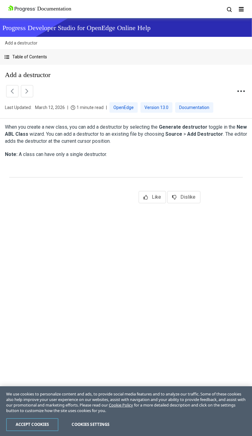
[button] (126, 57)
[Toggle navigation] (241, 9)
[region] (126, 411)
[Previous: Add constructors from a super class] (12, 91)
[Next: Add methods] (27, 91)
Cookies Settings (90, 424)
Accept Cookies (32, 424)
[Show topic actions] (241, 91)
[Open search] (229, 9)
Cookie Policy (121, 405)
